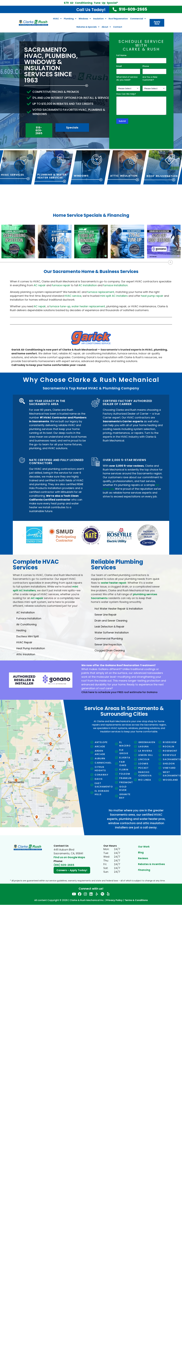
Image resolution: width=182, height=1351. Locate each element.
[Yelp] (108, 891)
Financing (144, 867)
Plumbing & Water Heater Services (52, 176)
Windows (83, 18)
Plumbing (69, 18)
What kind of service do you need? (126, 80)
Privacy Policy (114, 898)
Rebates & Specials (86, 26)
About (105, 26)
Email (119, 66)
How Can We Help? (127, 94)
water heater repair (113, 580)
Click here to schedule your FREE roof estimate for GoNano (119, 690)
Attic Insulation (123, 176)
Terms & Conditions (136, 898)
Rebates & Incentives (151, 862)
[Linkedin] (91, 891)
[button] (23, 534)
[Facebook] (79, 891)
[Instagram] (85, 891)
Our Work (144, 844)
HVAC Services (12, 175)
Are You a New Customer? (149, 80)
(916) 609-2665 (64, 862)
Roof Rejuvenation (118, 18)
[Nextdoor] (102, 891)
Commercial (136, 18)
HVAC (56, 18)
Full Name (122, 55)
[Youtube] (74, 891)
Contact (117, 26)
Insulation (98, 18)
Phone (146, 66)
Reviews (143, 856)
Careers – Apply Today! (71, 868)
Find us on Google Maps (69, 855)
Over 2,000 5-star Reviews (124, 460)
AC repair (37, 596)
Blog (141, 850)
